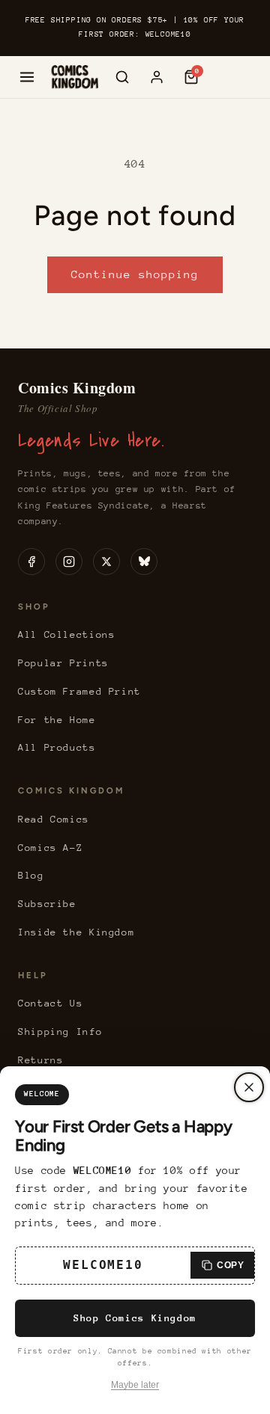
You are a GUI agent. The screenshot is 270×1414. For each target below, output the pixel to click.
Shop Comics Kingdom (135, 1318)
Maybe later (135, 1385)
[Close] (249, 1087)
